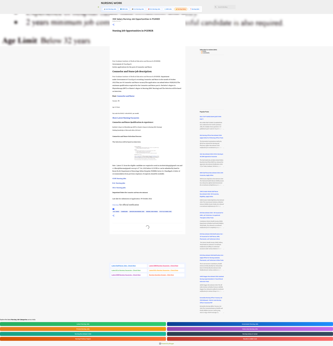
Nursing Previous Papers (83, 339)
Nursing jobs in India (152, 211)
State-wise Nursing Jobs (250, 329)
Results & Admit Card (250, 339)
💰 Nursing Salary (181, 9)
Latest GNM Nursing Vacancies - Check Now (163, 266)
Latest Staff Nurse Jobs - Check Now (124, 266)
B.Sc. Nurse (116, 211)
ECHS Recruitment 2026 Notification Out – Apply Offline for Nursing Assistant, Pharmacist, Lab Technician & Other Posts (212, 258)
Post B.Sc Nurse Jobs (165, 211)
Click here (115, 205)
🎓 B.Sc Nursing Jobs (138, 9)
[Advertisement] (147, 46)
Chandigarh (124, 211)
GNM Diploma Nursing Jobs (137, 211)
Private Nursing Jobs (83, 329)
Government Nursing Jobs (250, 324)
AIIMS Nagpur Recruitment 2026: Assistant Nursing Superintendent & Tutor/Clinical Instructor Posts (212, 279)
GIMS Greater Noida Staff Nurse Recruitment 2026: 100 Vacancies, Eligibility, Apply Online (209, 194)
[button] (113, 25)
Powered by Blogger (167, 343)
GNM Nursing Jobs (119, 178)
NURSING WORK (111, 3)
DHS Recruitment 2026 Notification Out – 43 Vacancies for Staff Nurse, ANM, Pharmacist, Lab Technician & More (211, 236)
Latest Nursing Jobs (83, 324)
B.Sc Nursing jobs (118, 183)
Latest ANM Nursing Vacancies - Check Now (126, 275)
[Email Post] (113, 209)
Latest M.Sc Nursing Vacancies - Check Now (163, 270)
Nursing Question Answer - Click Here (161, 275)
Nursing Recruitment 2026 (83, 334)
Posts (204, 51)
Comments (206, 53)
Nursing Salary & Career (250, 334)
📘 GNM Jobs (124, 9)
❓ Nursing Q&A (194, 9)
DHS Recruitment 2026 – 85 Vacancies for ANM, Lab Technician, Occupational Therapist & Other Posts (211, 215)
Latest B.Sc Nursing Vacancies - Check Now (126, 270)
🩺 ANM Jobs (168, 9)
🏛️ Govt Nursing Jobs (110, 9)
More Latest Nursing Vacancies (125, 118)
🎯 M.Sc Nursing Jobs (154, 9)
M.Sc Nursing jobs (119, 188)
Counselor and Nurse (126, 96)
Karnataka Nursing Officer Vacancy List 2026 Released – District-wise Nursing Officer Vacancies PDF (211, 300)
